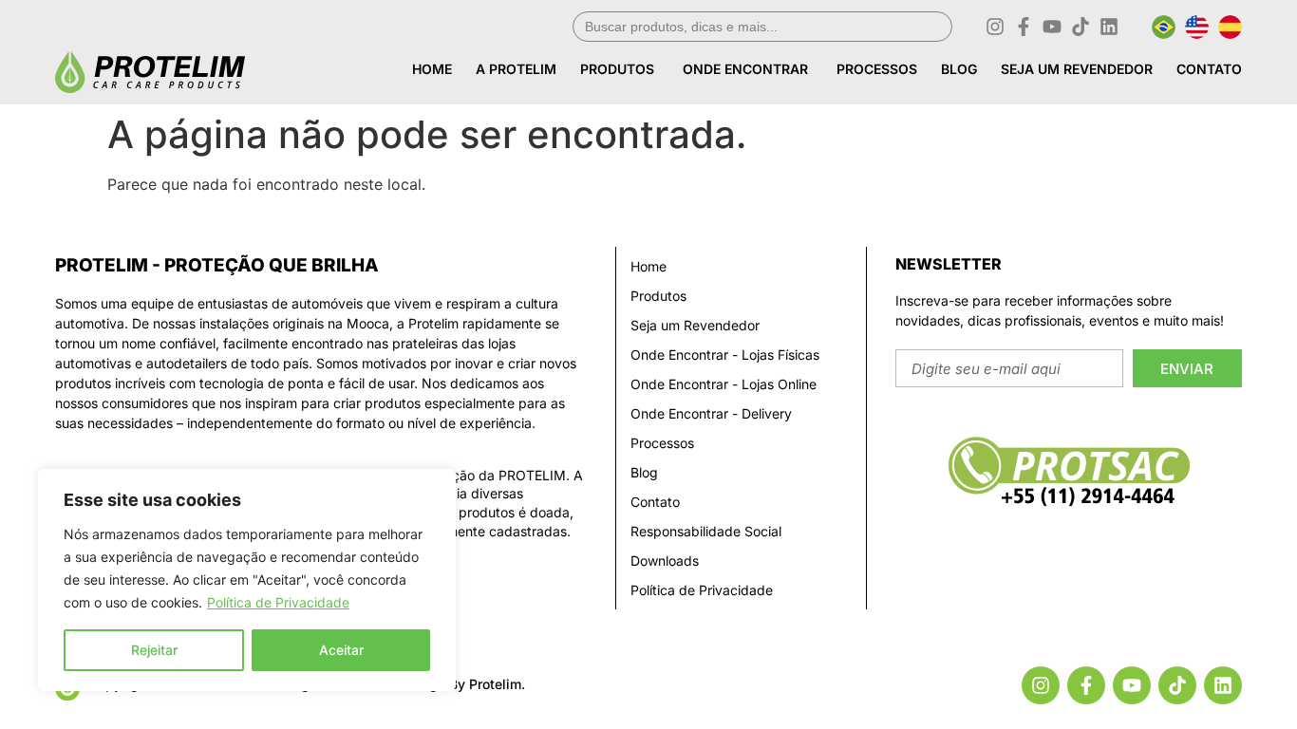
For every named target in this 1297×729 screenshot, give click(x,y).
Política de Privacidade (278, 602)
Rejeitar (154, 650)
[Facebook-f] (1023, 26)
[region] (247, 580)
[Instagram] (995, 26)
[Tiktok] (1080, 26)
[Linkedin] (1109, 26)
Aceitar (341, 650)
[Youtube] (1052, 26)
